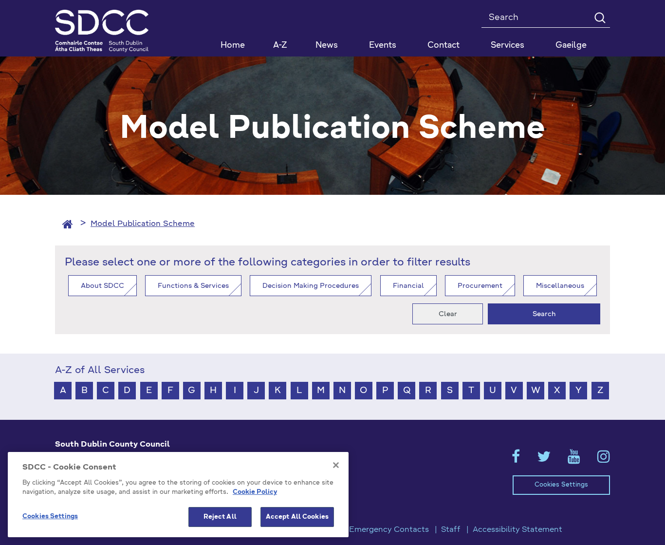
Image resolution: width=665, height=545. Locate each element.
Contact (443, 45)
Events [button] (382, 45)
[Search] (599, 17)
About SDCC (102, 285)
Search (544, 314)
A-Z (280, 45)
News (326, 45)
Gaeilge (571, 45)
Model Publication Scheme (143, 224)
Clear (448, 314)
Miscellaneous (560, 285)
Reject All (220, 517)
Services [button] (507, 45)
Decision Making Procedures (310, 285)
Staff (451, 530)
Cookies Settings (561, 485)
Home (233, 45)
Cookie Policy (255, 492)
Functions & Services (193, 285)
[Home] (67, 224)
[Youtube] (574, 460)
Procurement (480, 285)
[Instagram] (603, 460)
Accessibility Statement (517, 530)
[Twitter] (544, 460)
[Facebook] (516, 460)
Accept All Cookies (297, 517)
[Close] (336, 465)
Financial (408, 285)
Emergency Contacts (389, 530)
